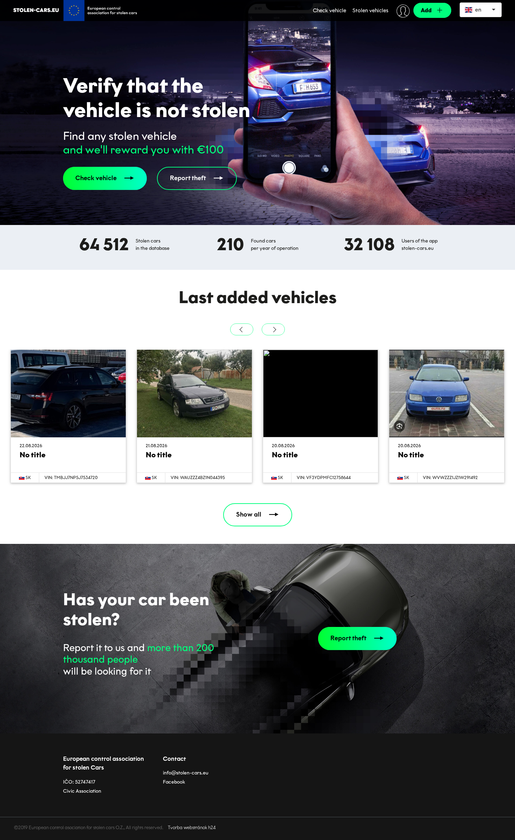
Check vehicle (329, 10)
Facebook (174, 782)
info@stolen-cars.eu (185, 773)
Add (426, 10)
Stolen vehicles (370, 10)
